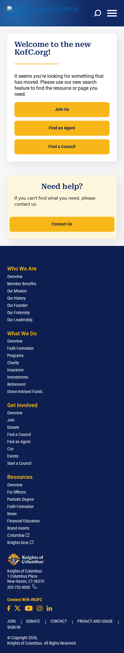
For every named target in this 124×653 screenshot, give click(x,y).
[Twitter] (17, 608)
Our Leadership (20, 319)
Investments (17, 377)
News (12, 513)
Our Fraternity (18, 312)
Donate (13, 427)
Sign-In (13, 627)
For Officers (16, 492)
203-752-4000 (18, 587)
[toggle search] (97, 13)
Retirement (16, 384)
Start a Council (19, 463)
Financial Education (23, 520)
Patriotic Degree (20, 499)
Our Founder (17, 305)
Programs (15, 355)
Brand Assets (18, 528)
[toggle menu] (112, 13)
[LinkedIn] (49, 608)
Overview (14, 276)
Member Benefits (21, 283)
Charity (13, 362)
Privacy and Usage (95, 621)
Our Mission (17, 291)
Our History (16, 298)
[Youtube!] (29, 608)
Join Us (62, 109)
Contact (59, 621)
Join (10, 420)
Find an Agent (62, 127)
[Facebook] (8, 608)
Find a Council (62, 146)
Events (12, 456)
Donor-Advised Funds (24, 391)
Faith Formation (20, 348)
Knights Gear (18, 542)
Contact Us (61, 224)
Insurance (15, 369)
